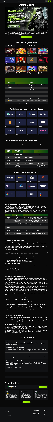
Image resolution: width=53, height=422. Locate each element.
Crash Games (31, 45)
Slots (42, 45)
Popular (9, 45)
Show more (26, 402)
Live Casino (20, 45)
